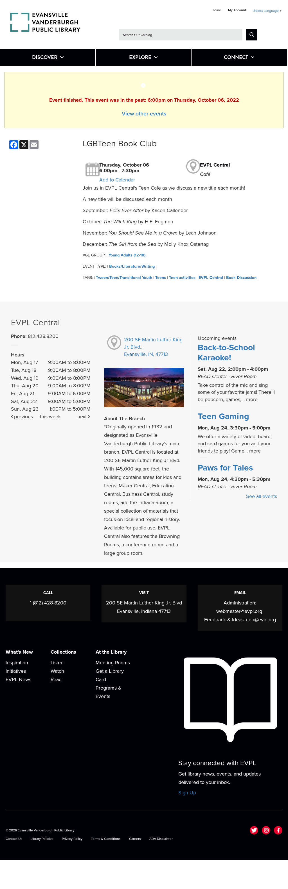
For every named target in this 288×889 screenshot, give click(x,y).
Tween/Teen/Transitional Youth (124, 277)
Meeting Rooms (113, 663)
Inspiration (17, 663)
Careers (135, 839)
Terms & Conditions (106, 839)
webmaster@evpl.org (239, 611)
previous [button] (23, 416)
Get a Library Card (110, 675)
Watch (57, 671)
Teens (160, 277)
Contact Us (14, 839)
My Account (237, 10)
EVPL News (18, 679)
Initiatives (16, 671)
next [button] (82, 416)
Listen (57, 663)
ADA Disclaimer (161, 839)
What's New (19, 652)
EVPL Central (215, 165)
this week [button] (50, 416)
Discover (44, 57)
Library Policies (42, 839)
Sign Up (187, 793)
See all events (261, 496)
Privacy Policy (72, 839)
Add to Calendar (117, 180)
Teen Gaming (223, 416)
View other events (144, 113)
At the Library (111, 652)
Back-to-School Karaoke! (226, 352)
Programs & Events (109, 692)
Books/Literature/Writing (132, 266)
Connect (236, 57)
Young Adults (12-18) (127, 255)
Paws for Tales (225, 468)
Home (216, 10)
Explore (140, 57)
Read (56, 679)
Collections (63, 652)
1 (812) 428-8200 (48, 603)
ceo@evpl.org (261, 620)
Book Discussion (241, 277)
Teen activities (182, 277)
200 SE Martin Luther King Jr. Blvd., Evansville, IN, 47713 (153, 346)
